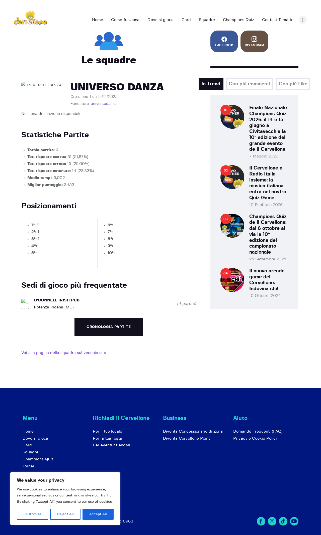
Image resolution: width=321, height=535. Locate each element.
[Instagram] (272, 521)
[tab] (211, 84)
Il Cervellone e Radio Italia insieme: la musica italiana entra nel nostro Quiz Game (267, 183)
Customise (32, 514)
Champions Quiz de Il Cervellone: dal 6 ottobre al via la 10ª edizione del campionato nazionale (268, 234)
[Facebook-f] (261, 521)
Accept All (98, 514)
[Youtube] (294, 521)
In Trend (210, 84)
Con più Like (293, 84)
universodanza (103, 104)
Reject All (65, 514)
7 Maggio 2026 (263, 156)
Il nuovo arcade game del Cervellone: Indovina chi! (267, 280)
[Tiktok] (283, 521)
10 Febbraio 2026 (266, 205)
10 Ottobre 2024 (265, 296)
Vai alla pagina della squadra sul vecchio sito (63, 353)
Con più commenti (249, 84)
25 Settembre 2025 (267, 259)
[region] (65, 498)
